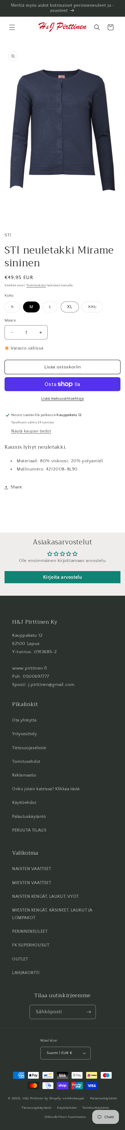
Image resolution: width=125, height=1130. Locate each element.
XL (70, 307)
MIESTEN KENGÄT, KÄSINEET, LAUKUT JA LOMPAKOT (52, 914)
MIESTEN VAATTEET (31, 882)
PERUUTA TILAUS (29, 830)
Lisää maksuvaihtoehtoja (62, 399)
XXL (95, 308)
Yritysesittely (24, 734)
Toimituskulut (36, 285)
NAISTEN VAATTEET (31, 868)
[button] (12, 27)
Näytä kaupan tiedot (31, 431)
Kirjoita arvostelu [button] (62, 577)
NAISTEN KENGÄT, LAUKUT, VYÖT (45, 896)
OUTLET (20, 959)
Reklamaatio (24, 775)
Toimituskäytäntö (96, 1108)
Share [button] (16, 487)
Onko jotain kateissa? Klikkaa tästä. (46, 789)
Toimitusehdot (26, 761)
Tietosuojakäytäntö (37, 1108)
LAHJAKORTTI (26, 972)
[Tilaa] (89, 1012)
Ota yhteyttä (24, 720)
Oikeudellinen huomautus (65, 1117)
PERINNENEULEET (29, 931)
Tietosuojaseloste (29, 748)
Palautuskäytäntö (29, 816)
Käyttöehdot (24, 802)
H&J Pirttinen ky (35, 1098)
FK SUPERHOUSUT (30, 945)
